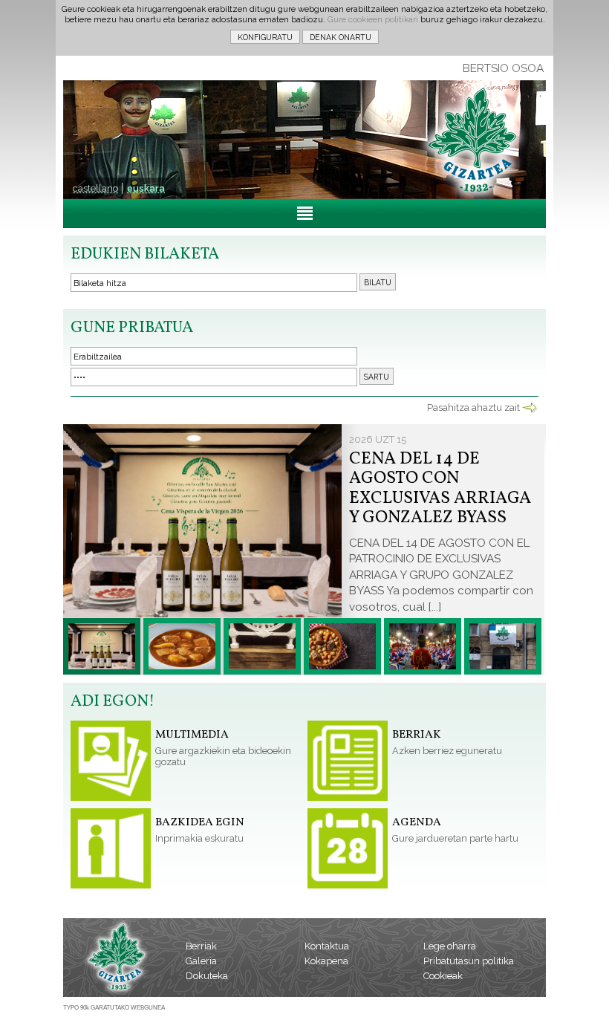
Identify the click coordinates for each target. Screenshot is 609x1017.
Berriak (201, 946)
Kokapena (326, 960)
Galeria (201, 960)
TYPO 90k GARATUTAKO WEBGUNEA (114, 1007)
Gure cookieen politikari (373, 19)
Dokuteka (207, 975)
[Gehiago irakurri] (101, 646)
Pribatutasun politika (468, 960)
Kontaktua (326, 946)
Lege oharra (449, 946)
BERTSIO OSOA (503, 68)
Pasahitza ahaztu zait (473, 407)
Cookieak (443, 975)
